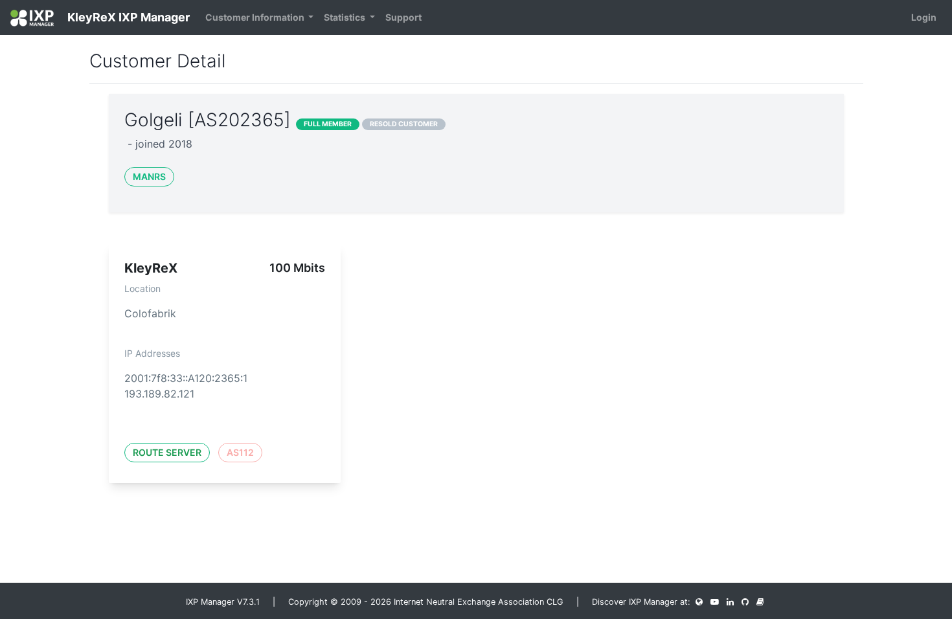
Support (403, 17)
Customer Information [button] (255, 17)
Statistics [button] (345, 17)
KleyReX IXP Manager (127, 17)
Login (923, 17)
